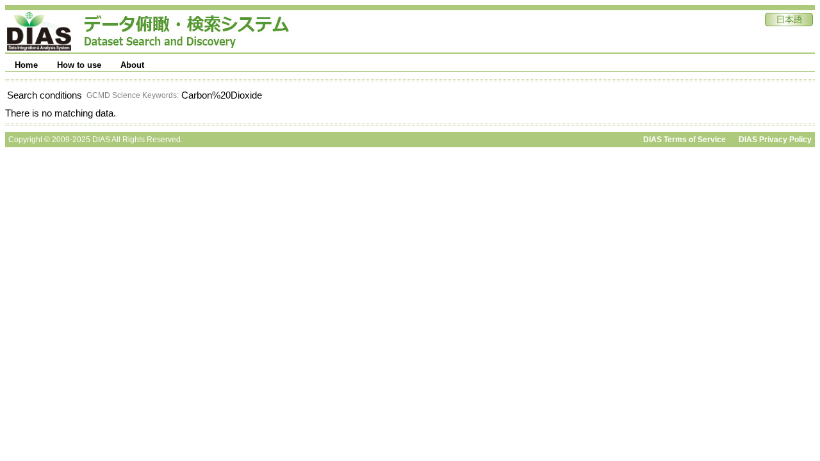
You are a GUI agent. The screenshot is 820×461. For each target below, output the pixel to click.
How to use (79, 65)
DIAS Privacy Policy (775, 139)
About (132, 65)
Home (26, 65)
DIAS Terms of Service (684, 139)
